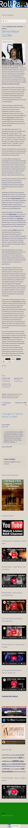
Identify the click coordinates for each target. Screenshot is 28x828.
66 (3, 754)
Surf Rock (16, 397)
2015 (15, 757)
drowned (11, 397)
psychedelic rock (17, 768)
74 (11, 754)
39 (7, 397)
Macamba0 (20, 26)
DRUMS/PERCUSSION (12, 394)
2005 (16, 754)
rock (22, 768)
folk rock (15, 764)
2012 (8, 757)
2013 (10, 757)
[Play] (4, 560)
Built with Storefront (7, 815)
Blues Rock (9, 761)
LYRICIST (20, 394)
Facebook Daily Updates (10, 696)
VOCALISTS (17, 396)
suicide (24, 771)
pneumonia (22, 766)
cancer (15, 760)
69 (7, 755)
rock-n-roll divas (7, 771)
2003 (14, 754)
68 (5, 754)
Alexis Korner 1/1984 (20, 403)
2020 (2, 761)
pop (2, 768)
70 (8, 754)
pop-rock (6, 769)
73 (10, 754)
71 (9, 754)
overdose (18, 766)
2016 (17, 757)
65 (2, 754)
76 (12, 755)
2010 (3, 757)
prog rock (11, 768)
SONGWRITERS (10, 396)
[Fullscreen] (24, 560)
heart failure (5, 766)
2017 (20, 757)
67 (4, 754)
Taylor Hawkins (6, 424)
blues (5, 761)
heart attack (22, 764)
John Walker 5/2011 (6, 384)
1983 (5, 397)
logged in (12, 462)
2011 (5, 757)
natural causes (12, 766)
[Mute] (21, 560)
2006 (18, 754)
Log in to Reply (6, 447)
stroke (20, 771)
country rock (9, 764)
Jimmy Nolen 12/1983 (6, 403)
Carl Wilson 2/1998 (6, 378)
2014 (13, 757)
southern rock (16, 771)
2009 (23, 755)
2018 (23, 757)
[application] (14, 555)
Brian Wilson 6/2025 (18, 378)
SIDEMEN (4, 396)
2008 (20, 754)
